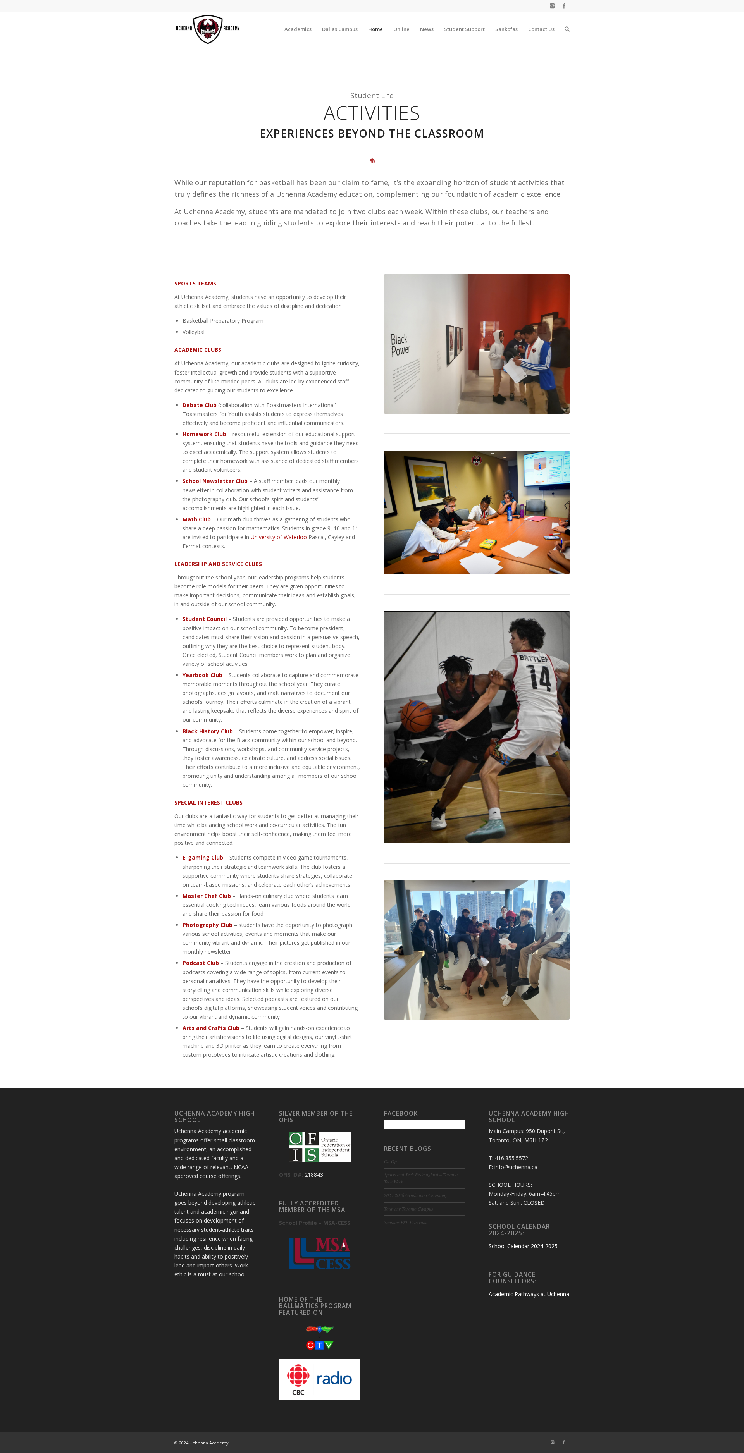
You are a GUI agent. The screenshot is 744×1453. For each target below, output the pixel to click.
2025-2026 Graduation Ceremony (415, 1195)
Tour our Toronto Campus (408, 1208)
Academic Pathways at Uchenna (529, 1294)
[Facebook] (564, 6)
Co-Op (390, 1161)
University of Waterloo (279, 537)
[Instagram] (552, 6)
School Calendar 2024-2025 (523, 1246)
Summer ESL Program (405, 1222)
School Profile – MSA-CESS (314, 1222)
